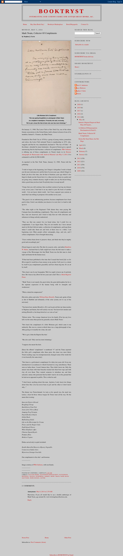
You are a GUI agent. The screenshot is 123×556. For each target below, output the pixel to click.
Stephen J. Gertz (80, 91)
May (81, 119)
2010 (79, 168)
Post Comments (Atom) (38, 542)
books (32, 476)
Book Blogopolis (72, 24)
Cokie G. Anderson (81, 85)
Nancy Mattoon (80, 88)
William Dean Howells (47, 297)
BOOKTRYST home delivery (84, 56)
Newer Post (25, 538)
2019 (79, 107)
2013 (79, 158)
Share (76, 67)
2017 (79, 111)
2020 (79, 104)
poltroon (78, 94)
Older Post (67, 538)
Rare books (34, 478)
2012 (79, 161)
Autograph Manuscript (49, 474)
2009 (79, 171)
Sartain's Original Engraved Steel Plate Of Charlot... (89, 123)
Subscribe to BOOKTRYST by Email (61, 555)
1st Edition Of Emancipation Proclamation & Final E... (88, 129)
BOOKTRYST (61, 11)
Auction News (33, 474)
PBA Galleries (66, 149)
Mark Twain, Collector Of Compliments (39, 33)
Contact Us (84, 24)
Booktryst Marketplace (55, 24)
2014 (79, 117)
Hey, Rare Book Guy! (37, 24)
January (82, 154)
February (82, 151)
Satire (42, 478)
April (81, 145)
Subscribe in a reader (82, 44)
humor (47, 476)
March (81, 148)
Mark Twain (55, 476)
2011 (79, 164)
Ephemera (40, 476)
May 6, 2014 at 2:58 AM (44, 491)
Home (25, 24)
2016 (79, 114)
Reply (30, 500)
